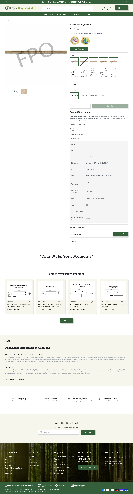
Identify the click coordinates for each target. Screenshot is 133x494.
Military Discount (59, 465)
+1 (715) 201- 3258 (84, 459)
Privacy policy (19, 489)
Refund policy (9, 489)
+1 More (74, 83)
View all (66, 321)
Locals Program (59, 470)
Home (6, 20)
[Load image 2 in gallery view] (23, 91)
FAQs (6, 459)
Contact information (54, 489)
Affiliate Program (59, 462)
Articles (7, 462)
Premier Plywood (14, 20)
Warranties (8, 474)
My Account (9, 457)
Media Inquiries (34, 465)
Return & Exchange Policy (13, 468)
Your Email (46, 432)
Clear (85, 8)
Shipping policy (41, 489)
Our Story (32, 457)
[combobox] (64, 8)
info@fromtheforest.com (86, 461)
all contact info (86, 467)
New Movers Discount (61, 467)
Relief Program (59, 473)
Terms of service (30, 489)
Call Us (122, 234)
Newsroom (33, 462)
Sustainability (33, 459)
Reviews (8, 465)
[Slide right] (126, 2)
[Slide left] (6, 2)
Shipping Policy (10, 471)
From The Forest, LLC (16, 491)
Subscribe (88, 432)
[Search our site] (88, 8)
